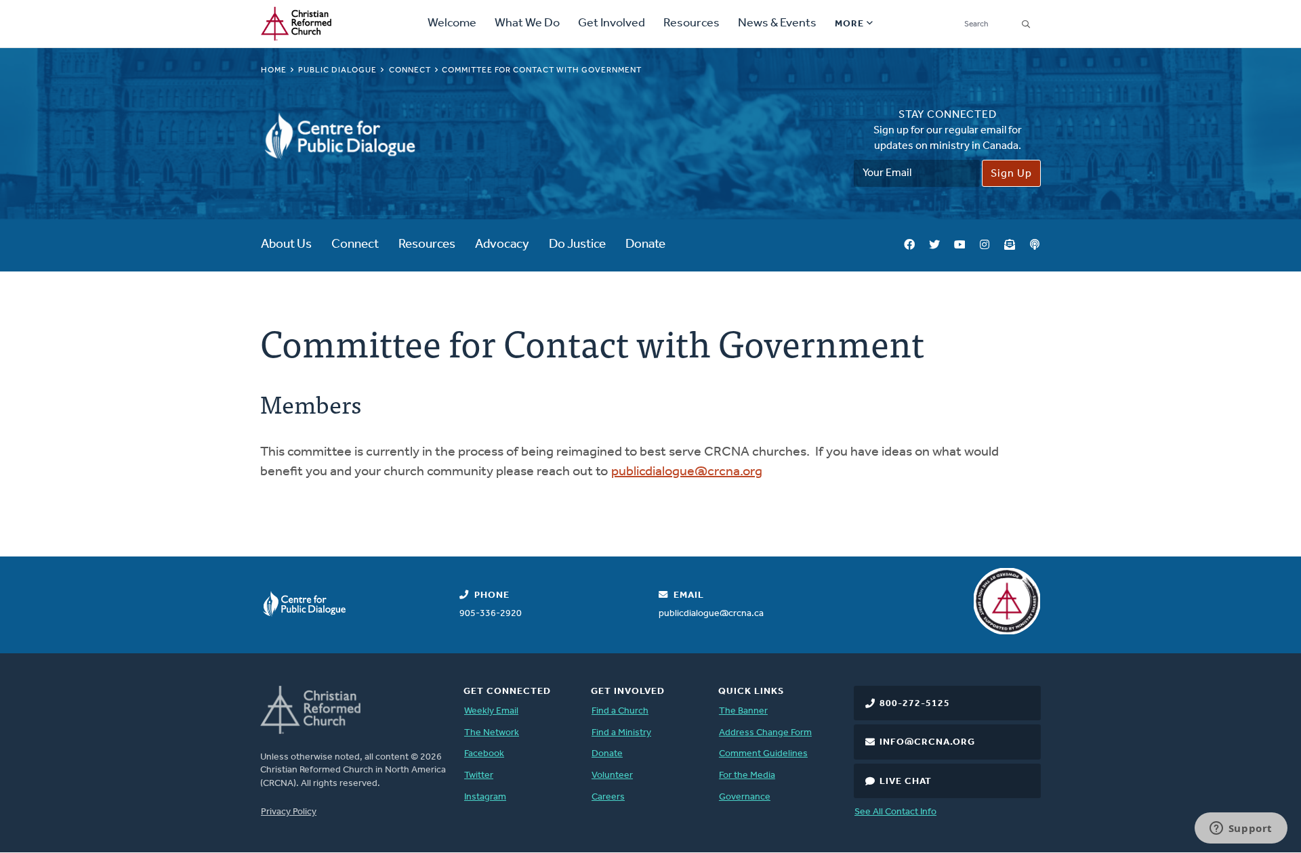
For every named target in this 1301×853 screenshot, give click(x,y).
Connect (410, 70)
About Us (286, 244)
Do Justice (577, 244)
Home (274, 70)
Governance (744, 797)
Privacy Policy (288, 812)
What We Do (527, 24)
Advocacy (502, 244)
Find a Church (620, 711)
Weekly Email (491, 711)
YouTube (959, 245)
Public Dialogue (337, 70)
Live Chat (906, 782)
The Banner (743, 711)
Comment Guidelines (763, 754)
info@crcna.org (927, 742)
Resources (691, 24)
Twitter (934, 245)
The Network (491, 733)
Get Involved (611, 24)
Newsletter (1010, 245)
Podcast (1035, 245)
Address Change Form (765, 733)
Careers (608, 797)
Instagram (984, 245)
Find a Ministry (621, 733)
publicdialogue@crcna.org (686, 472)
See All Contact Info (895, 812)
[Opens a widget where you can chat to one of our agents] (1240, 829)
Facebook (909, 245)
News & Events (777, 24)
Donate (645, 244)
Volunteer (612, 775)
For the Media (747, 775)
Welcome (452, 24)
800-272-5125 (915, 704)
